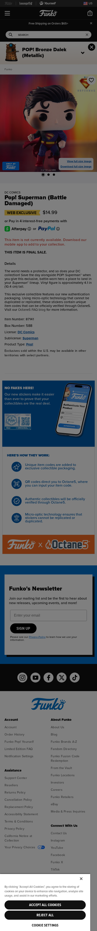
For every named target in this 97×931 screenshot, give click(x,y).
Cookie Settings (45, 925)
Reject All (45, 915)
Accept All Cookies (45, 905)
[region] (45, 902)
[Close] (81, 878)
